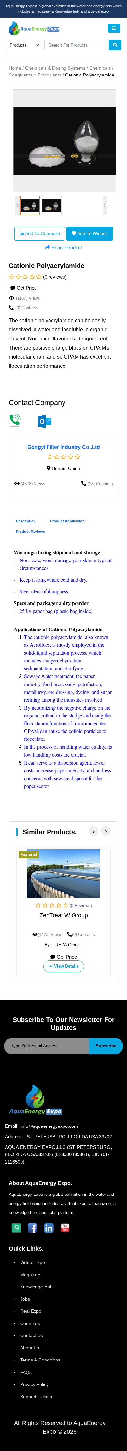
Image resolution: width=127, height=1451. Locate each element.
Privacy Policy (34, 1384)
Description (26, 521)
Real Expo (30, 1311)
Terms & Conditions (40, 1359)
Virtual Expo (32, 1262)
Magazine (30, 1274)
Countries (30, 1323)
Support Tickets (36, 1396)
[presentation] (93, 831)
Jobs (25, 1299)
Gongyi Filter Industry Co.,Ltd (63, 447)
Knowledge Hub (36, 1286)
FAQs (26, 1372)
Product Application (67, 521)
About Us (29, 1347)
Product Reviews (30, 531)
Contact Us (31, 1335)
